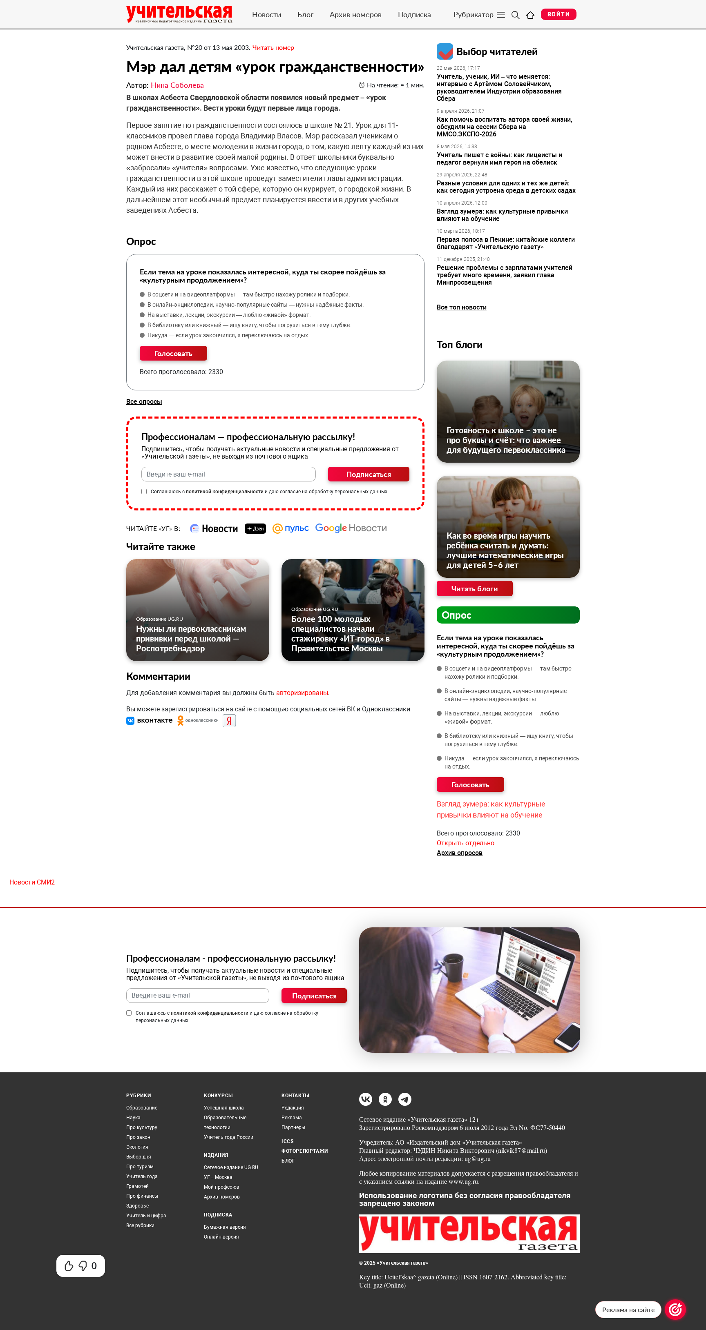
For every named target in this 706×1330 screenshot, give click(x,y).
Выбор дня (138, 1157)
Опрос (456, 615)
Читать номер (273, 47)
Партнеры (293, 1127)
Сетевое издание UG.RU (231, 1167)
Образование (141, 1108)
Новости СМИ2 (32, 882)
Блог (305, 14)
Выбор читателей (497, 51)
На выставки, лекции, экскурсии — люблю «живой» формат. (229, 315)
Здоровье (137, 1206)
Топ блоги (460, 344)
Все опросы (144, 401)
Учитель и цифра (146, 1216)
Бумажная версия (225, 1227)
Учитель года (142, 1176)
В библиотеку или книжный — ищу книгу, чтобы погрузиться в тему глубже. (249, 325)
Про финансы (142, 1196)
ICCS (287, 1141)
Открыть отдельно (465, 843)
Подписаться (368, 474)
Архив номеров (356, 14)
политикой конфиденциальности (225, 492)
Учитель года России (228, 1137)
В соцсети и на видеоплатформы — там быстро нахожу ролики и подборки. (248, 294)
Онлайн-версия (221, 1237)
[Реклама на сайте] (675, 1309)
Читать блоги (474, 588)
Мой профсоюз (221, 1187)
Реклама (292, 1118)
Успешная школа (224, 1108)
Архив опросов (460, 853)
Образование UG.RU (159, 619)
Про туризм (140, 1167)
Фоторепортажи (305, 1151)
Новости (266, 14)
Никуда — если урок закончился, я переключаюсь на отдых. (228, 335)
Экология (137, 1147)
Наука (133, 1118)
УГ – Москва (218, 1177)
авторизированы (302, 693)
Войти (558, 14)
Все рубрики (140, 1225)
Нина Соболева (177, 84)
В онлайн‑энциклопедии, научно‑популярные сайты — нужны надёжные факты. (255, 304)
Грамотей (137, 1186)
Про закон (138, 1137)
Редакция (293, 1108)
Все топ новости (462, 307)
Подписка (414, 14)
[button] (150, 720)
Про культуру (141, 1127)
